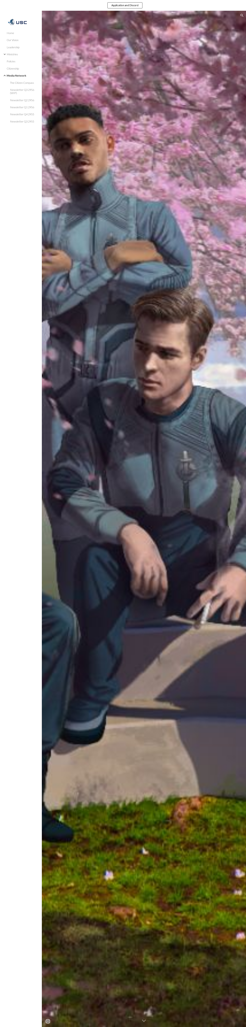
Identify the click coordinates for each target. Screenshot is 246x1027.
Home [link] (10, 33)
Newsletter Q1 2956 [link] (22, 107)
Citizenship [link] (13, 68)
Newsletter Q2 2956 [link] (22, 100)
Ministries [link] (12, 54)
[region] (123, 5)
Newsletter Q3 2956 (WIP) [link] (22, 91)
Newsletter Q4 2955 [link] (22, 114)
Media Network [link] (16, 75)
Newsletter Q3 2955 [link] (22, 121)
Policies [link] (11, 61)
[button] (242, 15)
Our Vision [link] (12, 40)
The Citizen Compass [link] (22, 82)
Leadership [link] (13, 47)
